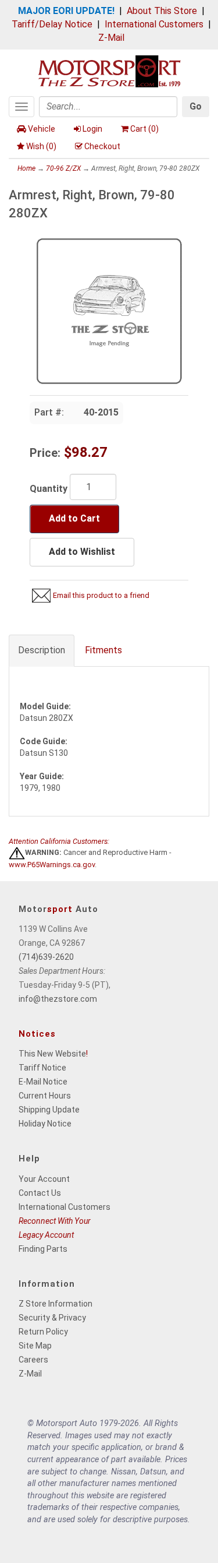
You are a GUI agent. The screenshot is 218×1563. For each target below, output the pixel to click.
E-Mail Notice (43, 1081)
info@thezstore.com (58, 999)
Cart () (144, 128)
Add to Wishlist (82, 551)
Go (196, 106)
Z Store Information (55, 1303)
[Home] (109, 70)
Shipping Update (49, 1109)
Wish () (41, 146)
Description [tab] (41, 650)
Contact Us (40, 1193)
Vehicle (41, 128)
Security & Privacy (52, 1317)
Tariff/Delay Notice (52, 24)
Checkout (102, 146)
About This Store (162, 10)
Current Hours (45, 1095)
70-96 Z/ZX (63, 168)
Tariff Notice (42, 1067)
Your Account (44, 1179)
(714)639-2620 (46, 957)
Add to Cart (74, 518)
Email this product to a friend (101, 595)
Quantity (48, 488)
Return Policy (43, 1331)
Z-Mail (111, 37)
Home (26, 168)
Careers (33, 1359)
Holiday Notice (45, 1123)
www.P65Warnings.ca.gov (52, 864)
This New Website (52, 1053)
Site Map (35, 1345)
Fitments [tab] (103, 650)
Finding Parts (43, 1249)
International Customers (154, 24)
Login (92, 128)
